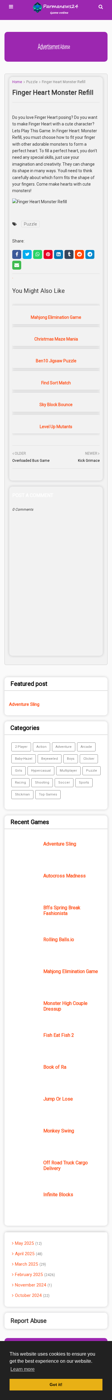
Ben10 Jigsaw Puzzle (56, 360)
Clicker (88, 759)
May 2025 (28, 1243)
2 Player (21, 747)
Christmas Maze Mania (56, 339)
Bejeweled (49, 759)
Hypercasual (41, 771)
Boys (70, 759)
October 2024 (31, 1295)
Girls (18, 771)
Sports (84, 782)
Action (41, 747)
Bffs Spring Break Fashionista (61, 910)
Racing (20, 782)
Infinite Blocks (58, 1194)
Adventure (64, 747)
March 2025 (30, 1264)
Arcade (86, 747)
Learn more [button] (22, 1369)
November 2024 (33, 1285)
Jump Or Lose (58, 1099)
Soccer (64, 782)
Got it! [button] (56, 1384)
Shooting (42, 782)
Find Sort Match (56, 382)
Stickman (22, 794)
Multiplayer (68, 771)
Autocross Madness (64, 876)
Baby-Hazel (23, 759)
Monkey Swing (58, 1131)
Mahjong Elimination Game (56, 317)
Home (17, 82)
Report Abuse (28, 1320)
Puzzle (32, 82)
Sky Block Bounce (56, 404)
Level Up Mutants (56, 426)
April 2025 (28, 1253)
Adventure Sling (24, 704)
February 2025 (34, 1274)
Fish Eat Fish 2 (58, 1035)
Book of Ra (54, 1067)
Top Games (48, 794)
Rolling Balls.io (58, 939)
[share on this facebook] (16, 254)
